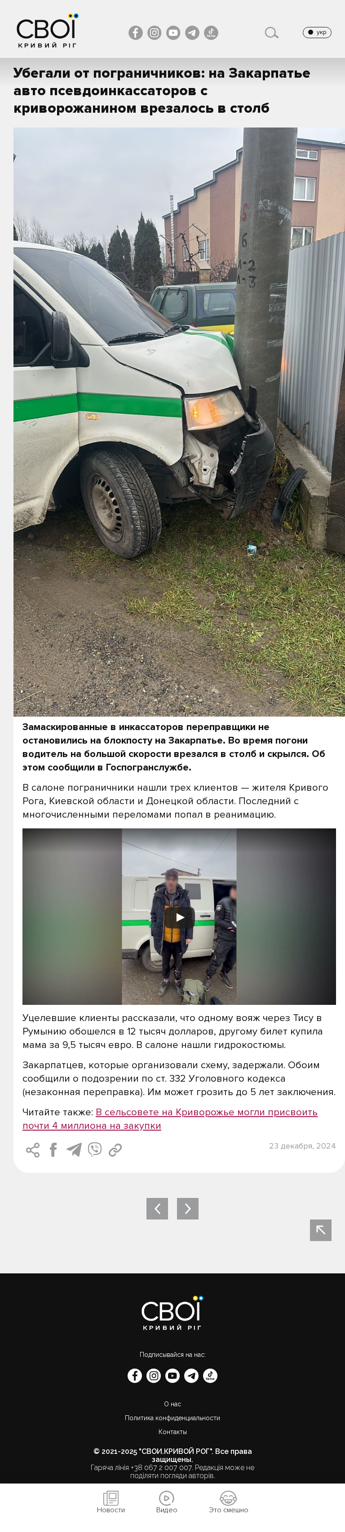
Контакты (173, 1431)
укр (322, 32)
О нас (172, 1404)
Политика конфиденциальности (172, 1418)
